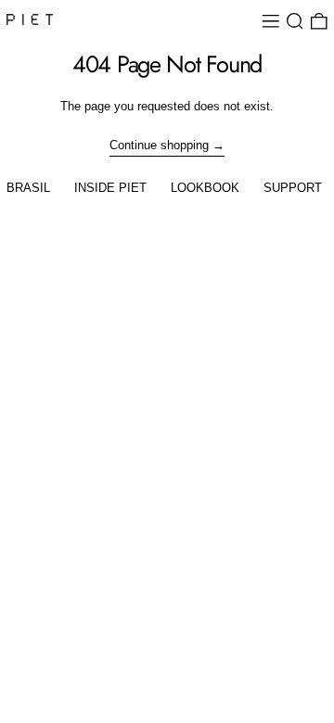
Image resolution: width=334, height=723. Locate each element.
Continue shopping (159, 145)
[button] (295, 21)
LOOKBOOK (205, 188)
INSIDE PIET (110, 188)
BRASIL (28, 188)
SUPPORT (292, 188)
